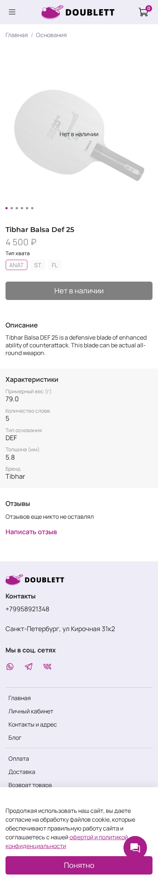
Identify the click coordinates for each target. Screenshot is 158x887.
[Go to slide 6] (32, 208)
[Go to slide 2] (12, 208)
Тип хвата (18, 253)
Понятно (79, 865)
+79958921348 (27, 608)
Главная (17, 35)
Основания (51, 35)
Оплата (18, 758)
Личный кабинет (30, 711)
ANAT (16, 265)
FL (55, 265)
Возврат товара (30, 785)
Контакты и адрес (32, 724)
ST (38, 265)
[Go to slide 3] (17, 208)
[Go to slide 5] (27, 208)
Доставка (21, 772)
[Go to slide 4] (22, 208)
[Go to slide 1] (7, 208)
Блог (14, 738)
